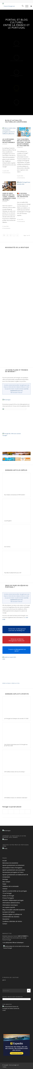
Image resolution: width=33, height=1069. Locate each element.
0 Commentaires (6, 172)
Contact (4, 924)
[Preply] (4, 848)
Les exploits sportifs (8, 907)
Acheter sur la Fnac (15, 683)
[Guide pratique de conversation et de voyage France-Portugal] (16, 341)
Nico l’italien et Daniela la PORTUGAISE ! (14, 495)
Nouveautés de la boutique (17, 247)
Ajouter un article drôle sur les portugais (14, 891)
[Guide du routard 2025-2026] (10, 669)
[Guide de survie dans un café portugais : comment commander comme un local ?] (9, 186)
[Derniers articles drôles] (3, 470)
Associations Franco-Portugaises (12, 867)
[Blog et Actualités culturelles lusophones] (3, 120)
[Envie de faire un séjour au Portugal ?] (3, 585)
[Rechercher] (21, 6)
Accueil (4, 860)
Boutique (5, 879)
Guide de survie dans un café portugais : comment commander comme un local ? (9, 197)
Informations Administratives (11, 902)
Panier (4, 884)
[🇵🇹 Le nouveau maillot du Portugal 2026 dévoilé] (24, 186)
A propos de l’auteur (8, 912)
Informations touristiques (10, 905)
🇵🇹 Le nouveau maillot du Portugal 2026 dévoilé (23, 195)
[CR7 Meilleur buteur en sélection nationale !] (16, 785)
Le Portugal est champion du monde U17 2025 (16, 718)
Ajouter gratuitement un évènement (13, 865)
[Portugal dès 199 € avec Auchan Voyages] (13, 441)
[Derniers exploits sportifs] (3, 694)
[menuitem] (21, 6)
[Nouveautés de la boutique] (3, 247)
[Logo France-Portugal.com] (13, 6)
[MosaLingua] (6, 399)
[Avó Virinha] (16, 534)
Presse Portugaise (8, 898)
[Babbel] (5, 839)
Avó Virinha (7, 546)
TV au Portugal (6, 893)
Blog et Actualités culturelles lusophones (16, 121)
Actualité (4, 144)
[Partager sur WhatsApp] (16, 811)
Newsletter (5, 919)
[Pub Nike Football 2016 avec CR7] (16, 560)
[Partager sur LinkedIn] (22, 811)
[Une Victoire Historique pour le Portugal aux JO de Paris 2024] (16, 732)
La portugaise (8, 520)
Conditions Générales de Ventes (12, 921)
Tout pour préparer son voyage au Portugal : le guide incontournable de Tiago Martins (23, 142)
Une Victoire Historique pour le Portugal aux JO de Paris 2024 (16, 745)
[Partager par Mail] (27, 811)
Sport (23, 198)
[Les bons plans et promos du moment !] (3, 370)
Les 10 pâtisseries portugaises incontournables (8, 140)
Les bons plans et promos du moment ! (16, 370)
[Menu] (25, 6)
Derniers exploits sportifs (17, 694)
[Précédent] (5, 271)
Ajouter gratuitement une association (13, 870)
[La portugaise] (16, 508)
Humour (4, 888)
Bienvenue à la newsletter (10, 863)
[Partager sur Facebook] (5, 811)
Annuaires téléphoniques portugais (12, 900)
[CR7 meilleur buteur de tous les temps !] (16, 759)
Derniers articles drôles (16, 470)
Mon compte (6, 881)
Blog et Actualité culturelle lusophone (13, 909)
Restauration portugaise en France (12, 872)
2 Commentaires (21, 177)
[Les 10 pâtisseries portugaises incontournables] (9, 132)
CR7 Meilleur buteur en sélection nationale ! (15, 797)
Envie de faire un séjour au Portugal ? (16, 586)
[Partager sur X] (11, 811)
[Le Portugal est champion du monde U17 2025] (16, 706)
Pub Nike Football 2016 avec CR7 (12, 572)
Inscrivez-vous (6, 936)
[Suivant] (28, 271)
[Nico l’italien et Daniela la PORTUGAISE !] (16, 482)
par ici (4, 980)
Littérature (20, 147)
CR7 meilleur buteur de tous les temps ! (14, 771)
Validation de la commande (10, 886)
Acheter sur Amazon (6, 683)
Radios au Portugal (8, 895)
